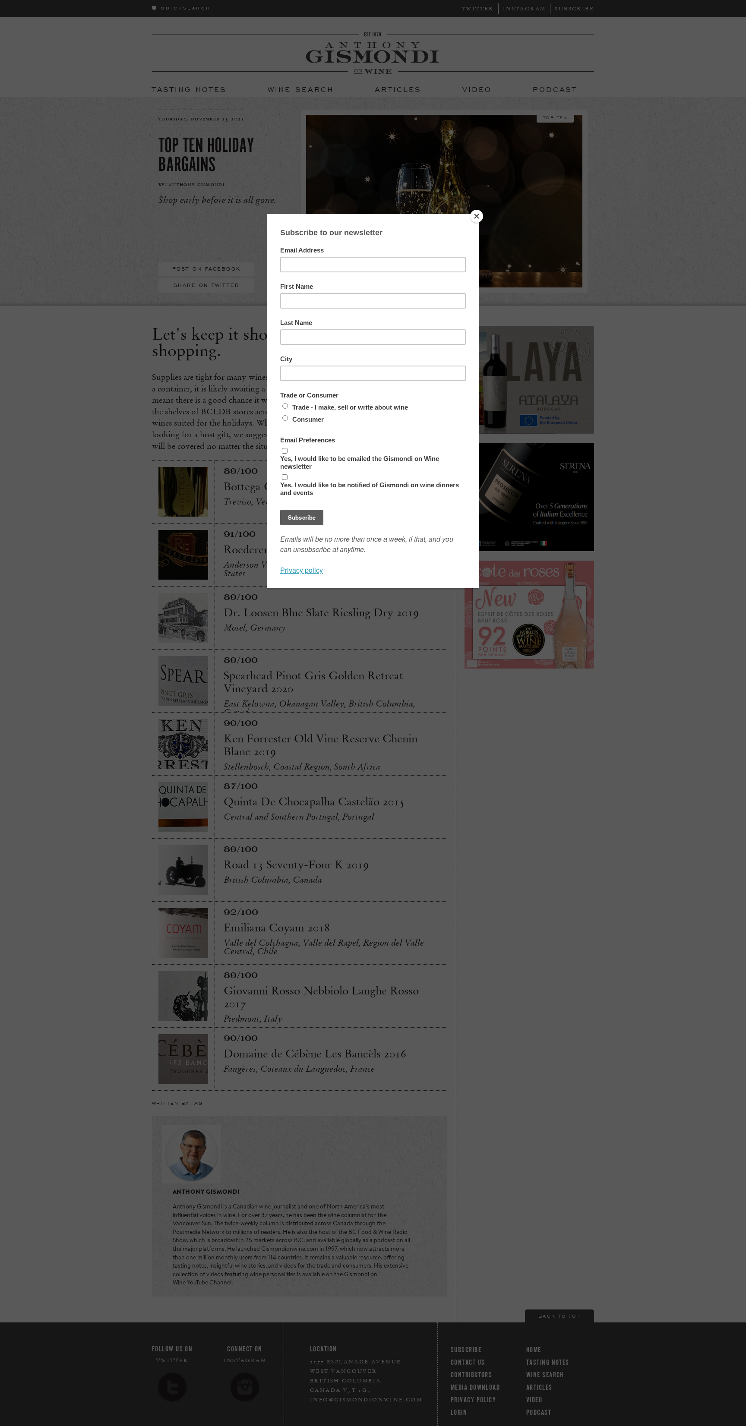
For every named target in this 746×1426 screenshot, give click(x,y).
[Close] (476, 216)
